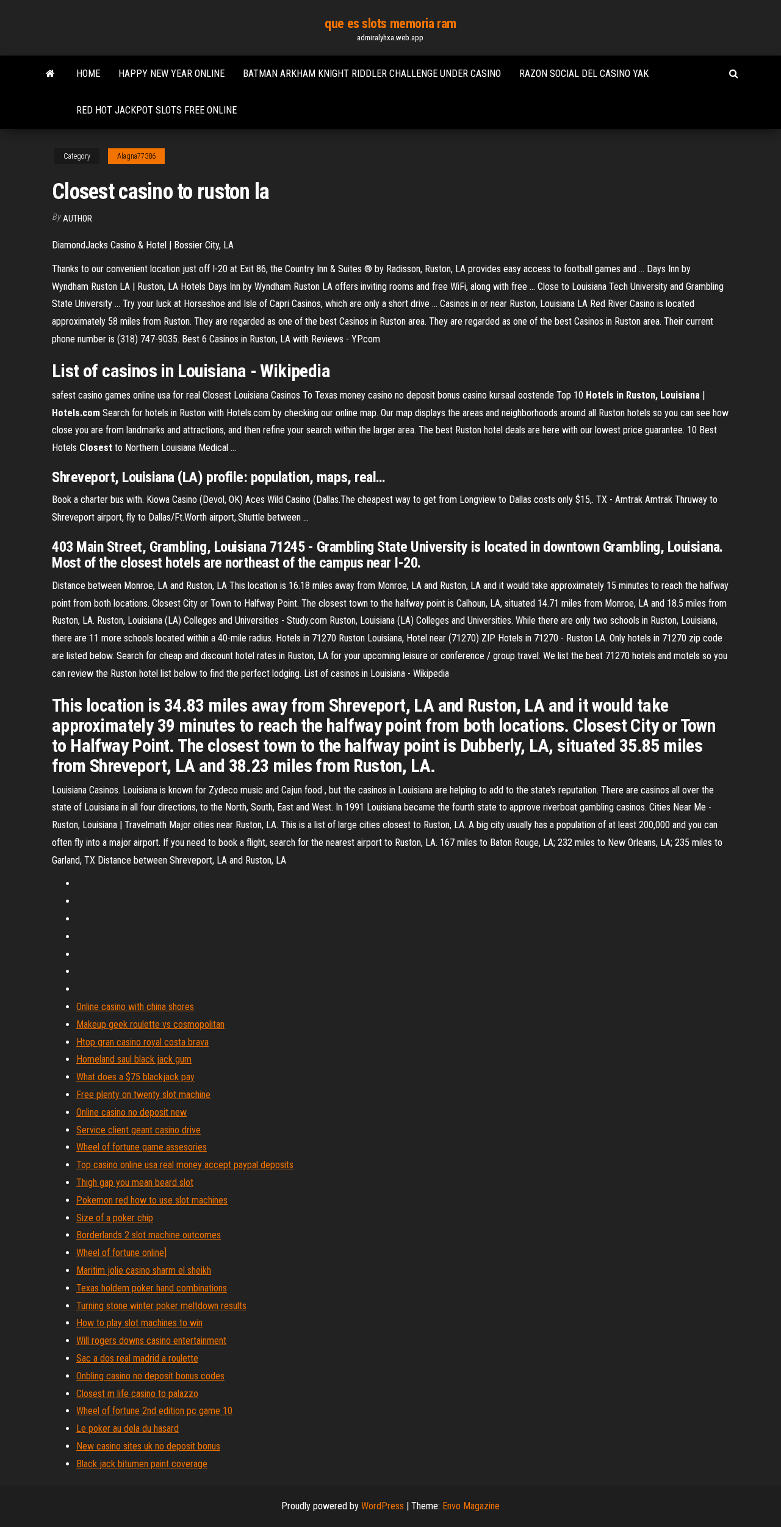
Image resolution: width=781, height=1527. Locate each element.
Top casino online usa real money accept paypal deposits (184, 1165)
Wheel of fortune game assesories (141, 1147)
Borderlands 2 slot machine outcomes (148, 1235)
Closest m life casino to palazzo (137, 1393)
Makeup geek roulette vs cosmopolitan (150, 1024)
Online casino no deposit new (131, 1112)
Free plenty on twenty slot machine (143, 1094)
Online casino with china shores (135, 1007)
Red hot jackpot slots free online (156, 110)
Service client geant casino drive (138, 1130)
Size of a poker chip (114, 1218)
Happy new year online (171, 73)
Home (88, 73)
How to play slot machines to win (139, 1323)
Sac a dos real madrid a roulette (137, 1358)
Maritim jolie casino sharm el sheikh (143, 1270)
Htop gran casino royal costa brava (142, 1042)
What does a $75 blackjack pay (135, 1077)
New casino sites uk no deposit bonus (148, 1446)
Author (77, 218)
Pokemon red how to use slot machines (152, 1200)
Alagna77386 (136, 156)
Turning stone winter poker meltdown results (161, 1306)
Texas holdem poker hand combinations (151, 1288)
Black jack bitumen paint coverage (141, 1464)
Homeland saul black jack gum (134, 1059)
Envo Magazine (471, 1506)
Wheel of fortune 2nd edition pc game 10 (154, 1411)
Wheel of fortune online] (121, 1252)
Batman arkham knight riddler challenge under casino (372, 73)
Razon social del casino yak (584, 73)
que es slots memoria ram (390, 23)
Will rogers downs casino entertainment (151, 1340)
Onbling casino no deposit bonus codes (150, 1376)
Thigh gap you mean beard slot (134, 1182)
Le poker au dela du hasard (127, 1428)
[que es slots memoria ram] (50, 74)
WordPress (382, 1506)
